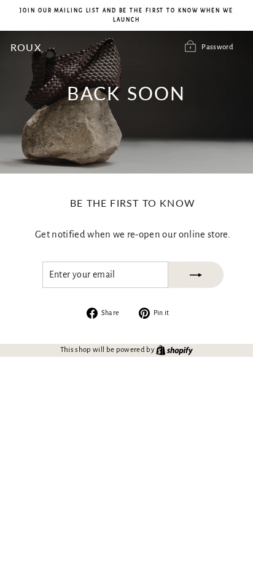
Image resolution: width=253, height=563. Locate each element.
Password (217, 47)
